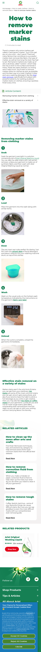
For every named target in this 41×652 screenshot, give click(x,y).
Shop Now (12, 549)
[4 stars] (10, 543)
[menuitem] (7, 8)
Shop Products (11, 590)
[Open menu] (3, 2)
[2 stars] (7, 543)
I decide (18, 647)
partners (29, 613)
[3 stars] (8, 543)
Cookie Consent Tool (22, 629)
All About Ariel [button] (11, 601)
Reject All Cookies (19, 641)
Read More (10, 458)
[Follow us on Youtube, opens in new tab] (37, 579)
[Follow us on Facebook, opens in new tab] (28, 579)
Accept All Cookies (19, 636)
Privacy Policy (10, 625)
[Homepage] (20, 2)
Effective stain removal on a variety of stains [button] (17, 101)
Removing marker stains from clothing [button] (18, 96)
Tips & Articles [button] (11, 595)
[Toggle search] (38, 2)
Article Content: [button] (13, 91)
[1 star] (5, 543)
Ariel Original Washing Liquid (27, 158)
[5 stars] (11, 543)
